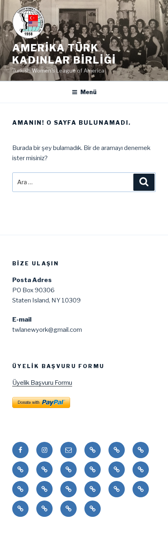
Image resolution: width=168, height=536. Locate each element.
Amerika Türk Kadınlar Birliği (64, 54)
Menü (88, 91)
